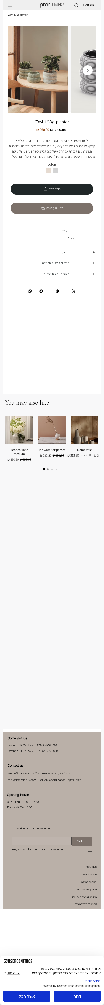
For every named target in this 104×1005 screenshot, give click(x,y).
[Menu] (10, 5)
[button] (89, 5)
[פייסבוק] (44, 298)
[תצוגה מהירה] (85, 437)
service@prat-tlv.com (20, 781)
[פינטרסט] (57, 298)
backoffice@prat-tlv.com (22, 787)
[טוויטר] (74, 298)
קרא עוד (52, 164)
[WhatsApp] (30, 298)
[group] (52, 446)
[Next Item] (88, 70)
